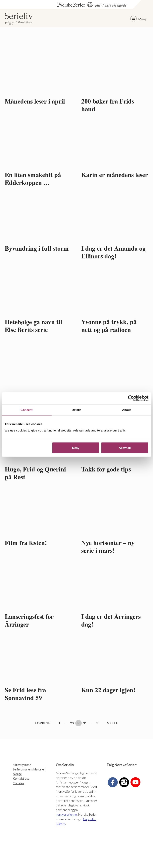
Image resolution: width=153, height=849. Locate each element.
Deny (75, 447)
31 (85, 723)
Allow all (125, 447)
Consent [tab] (26, 410)
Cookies (18, 783)
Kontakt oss (21, 778)
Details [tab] (76, 410)
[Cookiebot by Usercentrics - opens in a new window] (131, 398)
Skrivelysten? (22, 764)
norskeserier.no (66, 814)
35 (98, 723)
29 (72, 723)
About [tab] (126, 410)
